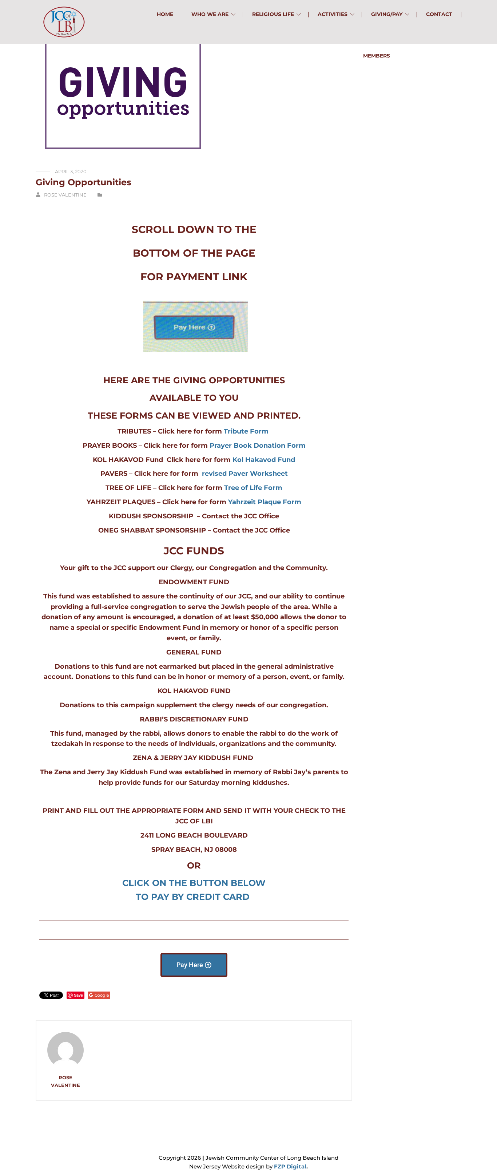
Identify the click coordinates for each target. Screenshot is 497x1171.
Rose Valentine (65, 195)
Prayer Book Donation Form (258, 446)
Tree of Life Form (253, 488)
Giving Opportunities (83, 182)
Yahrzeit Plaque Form (264, 502)
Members (376, 55)
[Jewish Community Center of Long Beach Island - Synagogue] (64, 21)
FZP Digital (290, 1166)
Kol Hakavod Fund (263, 460)
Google (102, 995)
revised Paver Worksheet (245, 474)
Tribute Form (246, 431)
